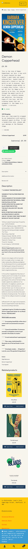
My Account (4, 546)
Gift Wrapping (6, 114)
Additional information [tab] (8, 176)
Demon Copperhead (7, 362)
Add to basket (13, 148)
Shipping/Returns (8, 516)
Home (5, 9)
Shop (9, 9)
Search (14, 546)
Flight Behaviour (6, 359)
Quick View (10, 406)
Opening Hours (7, 520)
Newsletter (5, 528)
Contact (4, 524)
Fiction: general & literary (11, 162)
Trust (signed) (5, 364)
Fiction (13, 9)
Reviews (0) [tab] (5, 180)
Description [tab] (5, 171)
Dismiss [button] (4, 541)
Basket (22, 545)
